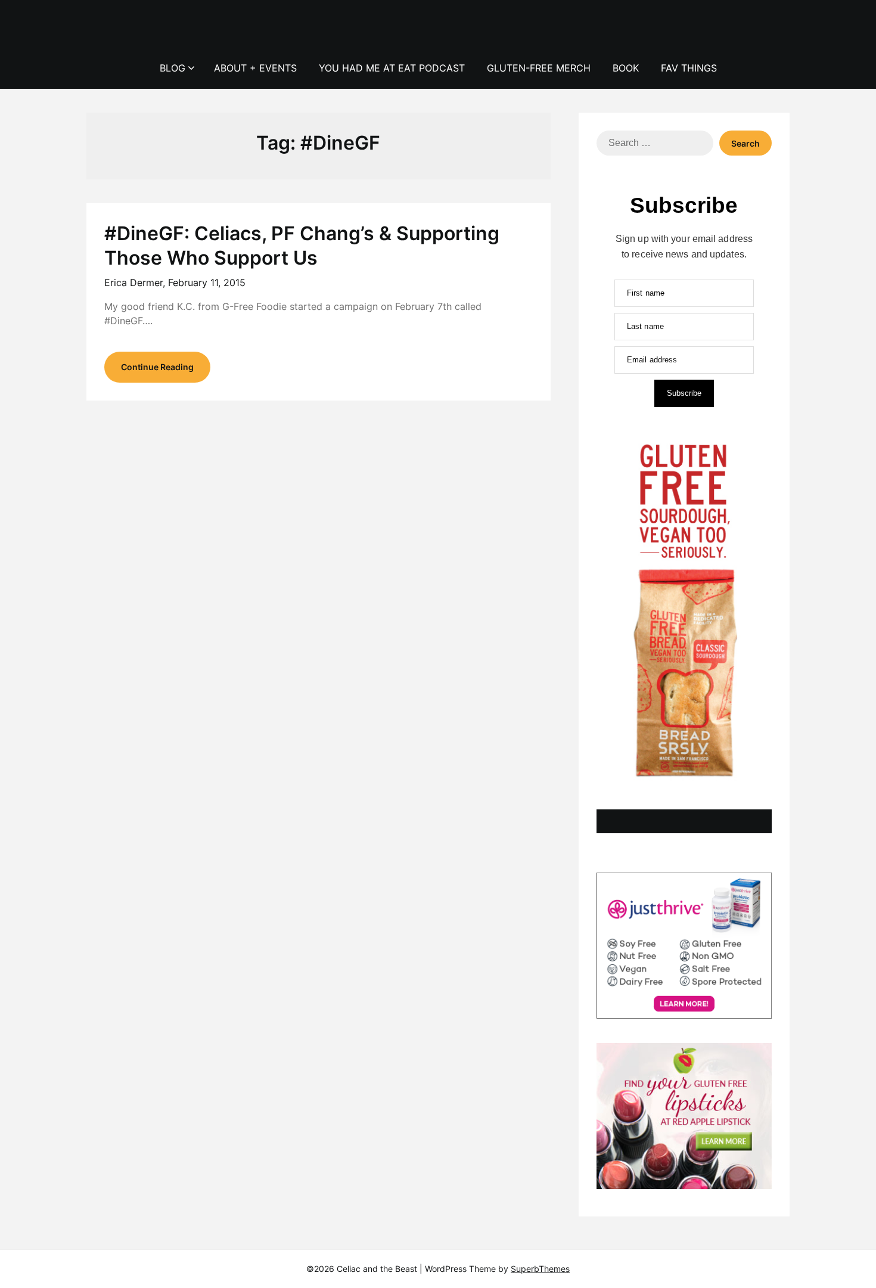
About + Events (255, 68)
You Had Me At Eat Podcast (392, 68)
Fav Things (689, 68)
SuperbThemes (540, 1269)
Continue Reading (157, 367)
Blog (172, 68)
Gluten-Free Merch (539, 68)
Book (626, 68)
